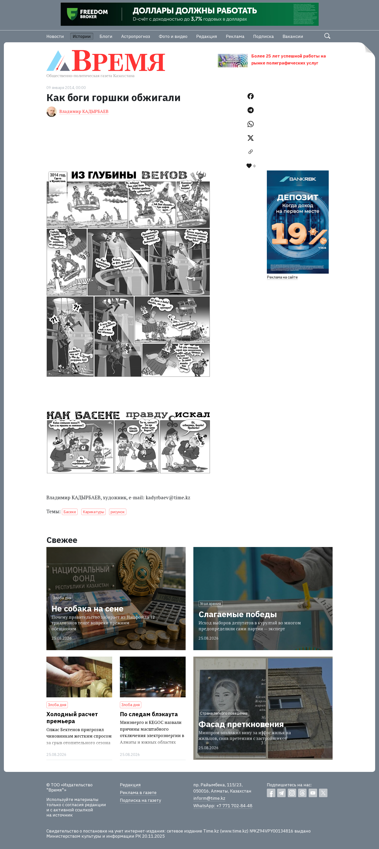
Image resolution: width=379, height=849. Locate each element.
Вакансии (293, 36)
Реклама (235, 36)
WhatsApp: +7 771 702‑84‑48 (222, 806)
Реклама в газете (138, 792)
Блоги (106, 36)
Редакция (206, 36)
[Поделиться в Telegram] (250, 110)
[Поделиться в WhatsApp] (250, 124)
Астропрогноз (135, 36)
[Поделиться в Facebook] (250, 96)
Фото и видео (173, 36)
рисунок (118, 511)
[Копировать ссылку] (250, 152)
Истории (82, 36)
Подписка (263, 36)
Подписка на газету (140, 800)
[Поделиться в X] (250, 138)
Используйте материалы (72, 799)
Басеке (69, 511)
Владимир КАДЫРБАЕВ (84, 111)
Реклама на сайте (282, 277)
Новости (55, 36)
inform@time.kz (209, 798)
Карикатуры (93, 511)
